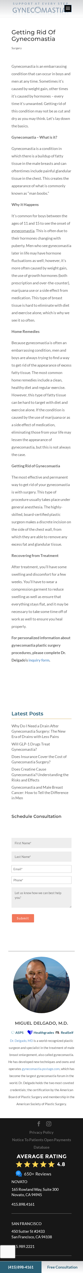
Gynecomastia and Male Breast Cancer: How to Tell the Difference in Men (39, 792)
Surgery (16, 48)
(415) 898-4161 (20, 1267)
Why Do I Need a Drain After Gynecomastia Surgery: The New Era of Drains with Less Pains (38, 731)
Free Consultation (62, 1267)
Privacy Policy (41, 1132)
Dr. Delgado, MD (21, 1041)
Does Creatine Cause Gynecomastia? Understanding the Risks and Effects (40, 774)
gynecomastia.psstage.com (41, 1069)
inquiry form (39, 660)
